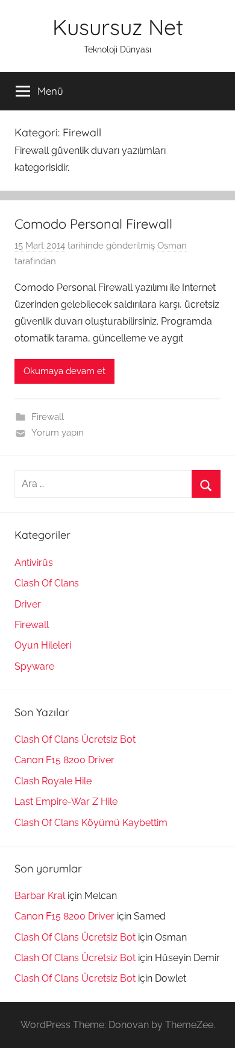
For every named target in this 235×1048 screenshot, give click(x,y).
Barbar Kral (39, 895)
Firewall (47, 416)
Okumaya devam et (64, 371)
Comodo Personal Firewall (93, 223)
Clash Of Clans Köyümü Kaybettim (91, 822)
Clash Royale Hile (53, 781)
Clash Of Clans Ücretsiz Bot (75, 739)
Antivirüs (33, 562)
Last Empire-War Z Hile (66, 801)
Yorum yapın (57, 432)
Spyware (34, 666)
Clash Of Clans (46, 583)
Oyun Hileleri (42, 645)
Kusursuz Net (117, 26)
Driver (27, 604)
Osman (172, 245)
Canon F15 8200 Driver (64, 760)
